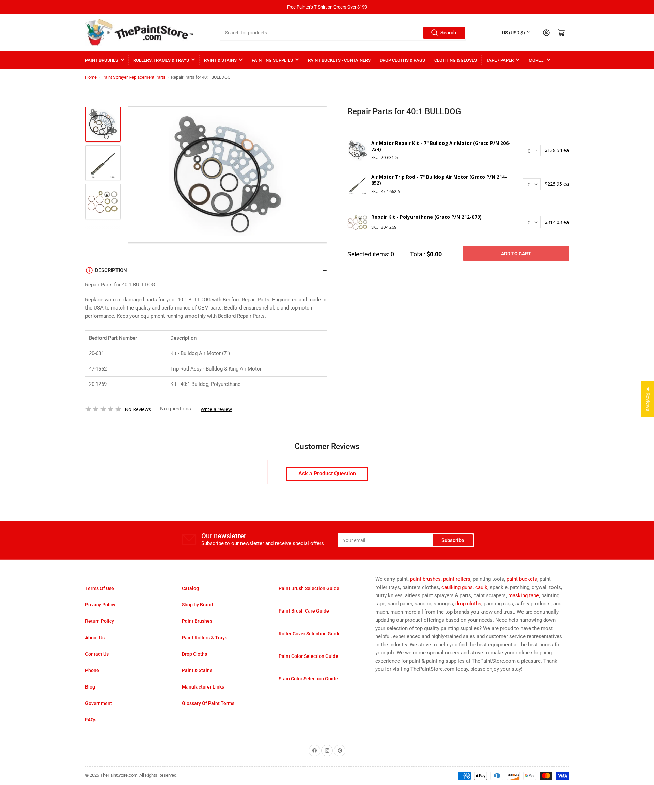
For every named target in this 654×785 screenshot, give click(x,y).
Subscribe (452, 540)
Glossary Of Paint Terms (208, 703)
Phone (92, 670)
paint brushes (425, 579)
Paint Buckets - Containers (339, 60)
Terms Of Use (99, 588)
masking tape (523, 595)
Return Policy (99, 621)
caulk (481, 587)
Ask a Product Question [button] (327, 473)
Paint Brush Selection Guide (309, 588)
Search (448, 33)
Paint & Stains (220, 60)
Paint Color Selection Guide (308, 656)
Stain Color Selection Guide (308, 678)
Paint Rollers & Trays (204, 637)
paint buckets (522, 579)
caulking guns (457, 587)
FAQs (90, 719)
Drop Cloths (194, 654)
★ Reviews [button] (648, 399)
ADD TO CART (516, 253)
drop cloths (468, 604)
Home (91, 77)
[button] (103, 409)
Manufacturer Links (203, 687)
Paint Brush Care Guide (304, 611)
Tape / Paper (500, 60)
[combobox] (343, 33)
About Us (95, 637)
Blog (90, 687)
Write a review (216, 409)
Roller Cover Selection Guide (310, 633)
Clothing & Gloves (455, 60)
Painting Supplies (272, 60)
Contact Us (97, 654)
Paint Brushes (101, 60)
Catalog (190, 588)
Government (98, 703)
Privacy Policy (100, 604)
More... (537, 60)
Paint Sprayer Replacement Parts (134, 77)
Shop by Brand (197, 604)
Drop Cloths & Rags (402, 60)
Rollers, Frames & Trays (161, 60)
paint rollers (456, 579)
